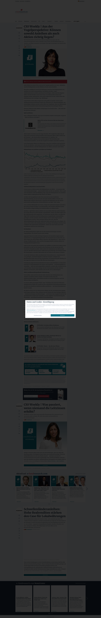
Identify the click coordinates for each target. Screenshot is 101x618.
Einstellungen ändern (38, 315)
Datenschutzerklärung (31, 310)
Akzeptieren (62, 315)
